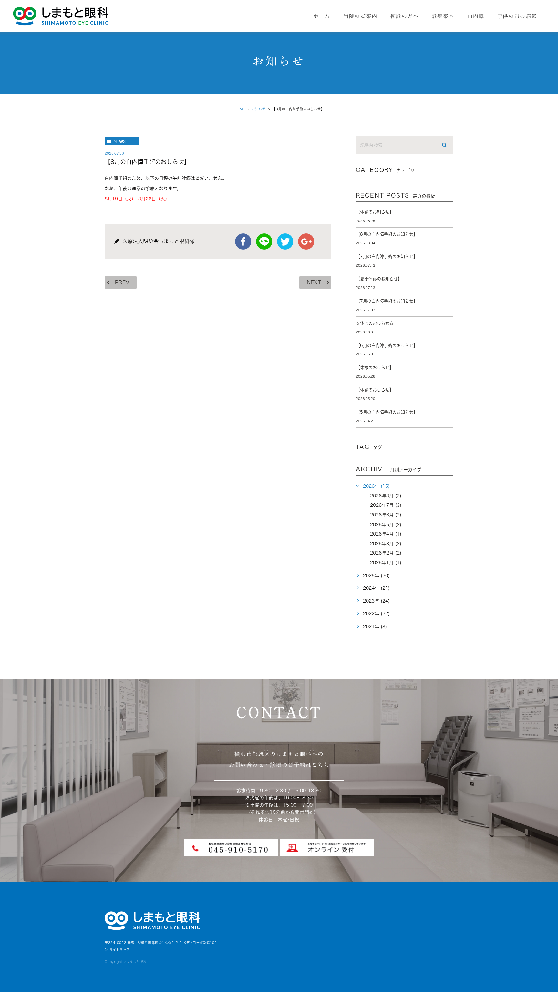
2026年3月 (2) (385, 543)
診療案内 (443, 16)
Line (264, 241)
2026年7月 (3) (385, 505)
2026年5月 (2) (385, 524)
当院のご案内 (360, 16)
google (306, 241)
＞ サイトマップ (117, 949)
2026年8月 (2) (385, 496)
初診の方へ (404, 16)
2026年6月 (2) (385, 515)
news (120, 141)
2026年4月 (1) (385, 534)
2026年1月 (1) (385, 562)
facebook (243, 241)
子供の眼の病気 (517, 16)
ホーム (321, 16)
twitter (285, 241)
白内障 (475, 16)
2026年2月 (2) (385, 553)
